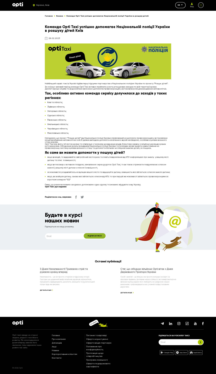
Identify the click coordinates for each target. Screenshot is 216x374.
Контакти (56, 358)
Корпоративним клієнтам (64, 354)
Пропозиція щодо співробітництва (95, 354)
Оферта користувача (97, 339)
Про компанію (59, 339)
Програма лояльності (97, 360)
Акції (54, 346)
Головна (56, 335)
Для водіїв (57, 343)
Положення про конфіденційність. (95, 348)
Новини (55, 350)
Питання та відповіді (96, 335)
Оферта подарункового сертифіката (98, 365)
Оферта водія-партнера (98, 343)
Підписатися (95, 236)
